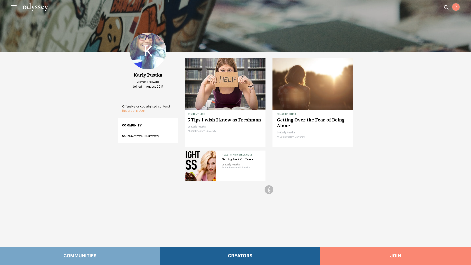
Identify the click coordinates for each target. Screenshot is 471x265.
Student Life (196, 114)
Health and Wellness (237, 154)
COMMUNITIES (80, 255)
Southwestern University (140, 136)
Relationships (286, 114)
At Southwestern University (202, 131)
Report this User (133, 110)
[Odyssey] (35, 7)
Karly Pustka (198, 126)
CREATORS (240, 255)
